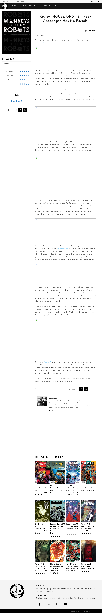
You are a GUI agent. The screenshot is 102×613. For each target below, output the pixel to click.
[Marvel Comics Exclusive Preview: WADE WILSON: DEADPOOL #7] (73, 551)
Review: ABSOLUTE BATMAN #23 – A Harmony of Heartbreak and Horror (57, 528)
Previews (23, 5)
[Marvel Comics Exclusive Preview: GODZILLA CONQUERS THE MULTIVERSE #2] (73, 472)
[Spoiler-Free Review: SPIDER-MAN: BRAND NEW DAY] (88, 551)
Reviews (14, 5)
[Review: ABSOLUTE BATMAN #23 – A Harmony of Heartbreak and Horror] (57, 511)
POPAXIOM (53, 5)
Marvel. (44, 43)
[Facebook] (85, 1)
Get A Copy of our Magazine (17, 1)
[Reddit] (91, 1)
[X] (95, 1)
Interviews (42, 5)
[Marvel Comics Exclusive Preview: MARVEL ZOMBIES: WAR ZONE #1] (42, 472)
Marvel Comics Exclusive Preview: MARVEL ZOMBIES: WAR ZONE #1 (41, 490)
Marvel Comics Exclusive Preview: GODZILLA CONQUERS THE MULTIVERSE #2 (72, 490)
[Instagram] (88, 1)
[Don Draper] (86, 31)
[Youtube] (98, 1)
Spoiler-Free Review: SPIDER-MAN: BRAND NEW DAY (88, 566)
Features (32, 5)
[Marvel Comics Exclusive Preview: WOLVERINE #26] (88, 472)
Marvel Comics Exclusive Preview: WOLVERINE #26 (87, 488)
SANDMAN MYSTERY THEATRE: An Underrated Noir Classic (41, 528)
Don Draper (92, 30)
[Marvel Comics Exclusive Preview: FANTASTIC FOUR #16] (57, 472)
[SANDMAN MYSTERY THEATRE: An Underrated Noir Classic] (42, 511)
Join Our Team (5, 1)
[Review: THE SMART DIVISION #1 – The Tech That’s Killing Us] (88, 511)
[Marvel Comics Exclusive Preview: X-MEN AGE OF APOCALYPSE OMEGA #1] (57, 551)
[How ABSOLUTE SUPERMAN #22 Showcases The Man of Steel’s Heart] (73, 511)
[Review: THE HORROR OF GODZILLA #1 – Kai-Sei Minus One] (42, 551)
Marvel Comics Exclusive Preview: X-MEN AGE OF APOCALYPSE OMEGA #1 (56, 568)
